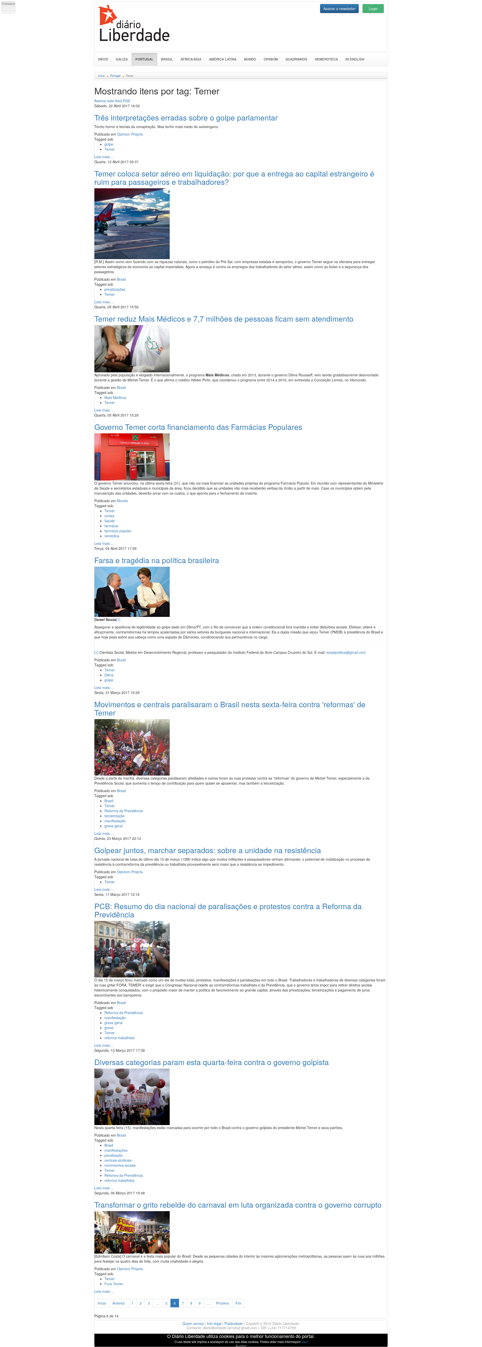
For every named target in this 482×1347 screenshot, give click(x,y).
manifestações (116, 1150)
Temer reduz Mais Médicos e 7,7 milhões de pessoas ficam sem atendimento (223, 318)
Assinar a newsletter (339, 8)
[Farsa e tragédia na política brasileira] (132, 591)
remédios (111, 535)
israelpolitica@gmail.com (346, 652)
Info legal (214, 1323)
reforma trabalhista (119, 1037)
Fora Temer (113, 1283)
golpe (108, 144)
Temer (109, 149)
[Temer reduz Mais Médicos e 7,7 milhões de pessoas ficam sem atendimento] (132, 347)
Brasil (167, 59)
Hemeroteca (326, 59)
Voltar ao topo (467, 1336)
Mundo (250, 59)
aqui (305, 1341)
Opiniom (271, 59)
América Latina (222, 59)
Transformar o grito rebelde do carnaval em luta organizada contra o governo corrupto (238, 1204)
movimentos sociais (120, 1165)
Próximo (222, 1303)
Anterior (118, 1303)
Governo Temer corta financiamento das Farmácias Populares (198, 426)
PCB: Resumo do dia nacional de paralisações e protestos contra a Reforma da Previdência (228, 910)
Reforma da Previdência (123, 810)
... (157, 1303)
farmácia (111, 525)
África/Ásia (190, 59)
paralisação (113, 1155)
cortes (109, 515)
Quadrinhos (296, 59)
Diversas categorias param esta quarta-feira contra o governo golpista (211, 1062)
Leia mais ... (104, 156)
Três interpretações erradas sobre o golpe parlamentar (186, 117)
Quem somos (193, 1323)
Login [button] (373, 8)
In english (354, 59)
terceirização (114, 815)
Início (103, 59)
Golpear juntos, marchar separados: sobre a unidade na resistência (207, 850)
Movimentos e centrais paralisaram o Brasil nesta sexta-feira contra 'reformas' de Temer (230, 708)
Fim (238, 1303)
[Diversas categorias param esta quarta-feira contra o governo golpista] (132, 1096)
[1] (118, 619)
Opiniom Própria (130, 134)
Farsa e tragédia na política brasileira (156, 560)
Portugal (146, 59)
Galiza (122, 59)
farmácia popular (117, 530)
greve (108, 1027)
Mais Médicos (115, 397)
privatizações (114, 289)
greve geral (113, 825)
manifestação (115, 820)
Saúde (109, 520)
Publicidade (233, 1323)
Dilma (108, 674)
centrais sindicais (118, 1160)
